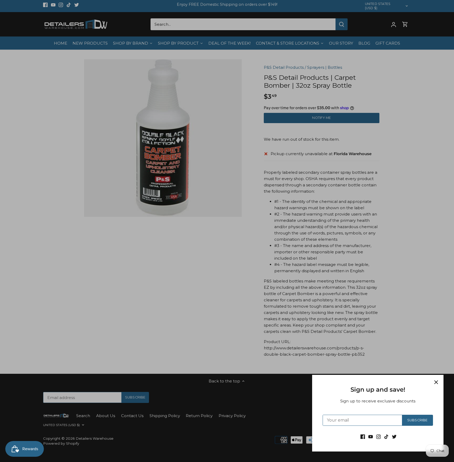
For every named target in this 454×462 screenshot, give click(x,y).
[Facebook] (362, 436)
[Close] (436, 382)
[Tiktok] (386, 436)
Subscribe (417, 420)
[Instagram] (378, 436)
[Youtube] (370, 436)
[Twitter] (394, 436)
